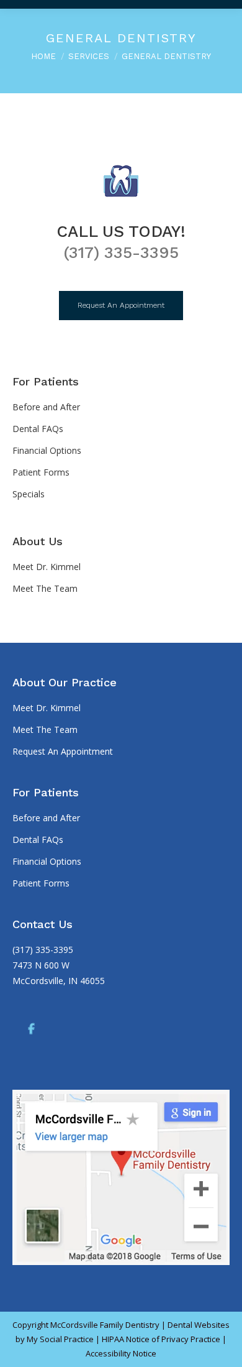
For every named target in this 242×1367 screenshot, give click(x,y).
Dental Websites (199, 1324)
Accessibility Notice (121, 1353)
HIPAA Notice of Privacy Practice (161, 1339)
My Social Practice (59, 1339)
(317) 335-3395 (121, 252)
